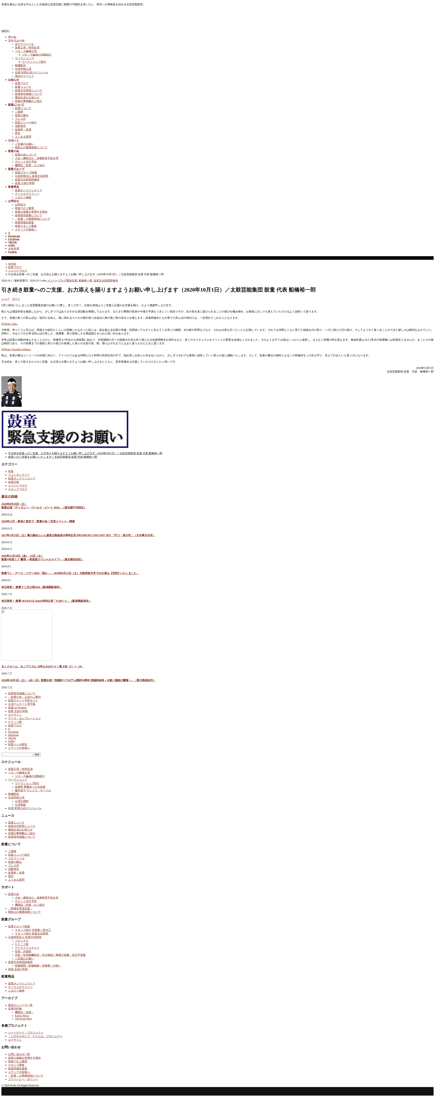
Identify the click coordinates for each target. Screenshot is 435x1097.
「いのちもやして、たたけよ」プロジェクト (35, 1036)
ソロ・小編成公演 (26, 51)
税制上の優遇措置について (31, 147)
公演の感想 (22, 801)
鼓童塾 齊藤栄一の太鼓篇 (30, 786)
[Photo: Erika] (9, 323)
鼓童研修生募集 (24, 222)
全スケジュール (24, 43)
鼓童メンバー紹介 (26, 122)
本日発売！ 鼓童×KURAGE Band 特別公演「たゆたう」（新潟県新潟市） (46, 600)
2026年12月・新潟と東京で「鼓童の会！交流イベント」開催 (38, 521)
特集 (11, 471)
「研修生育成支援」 (20, 908)
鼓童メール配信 (17, 744)
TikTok (12, 738)
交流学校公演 (23, 68)
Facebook (13, 731)
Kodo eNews (22, 1015)
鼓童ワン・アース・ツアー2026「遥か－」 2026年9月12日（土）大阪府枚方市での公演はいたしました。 (70, 573)
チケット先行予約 (26, 161)
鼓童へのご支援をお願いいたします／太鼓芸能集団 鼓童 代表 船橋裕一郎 (52, 456)
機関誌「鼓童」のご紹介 (30, 165)
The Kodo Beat (23, 1018)
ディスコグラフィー (27, 193)
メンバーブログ (56, 280)
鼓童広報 (13, 482)
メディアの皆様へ (26, 229)
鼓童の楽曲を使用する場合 (31, 211)
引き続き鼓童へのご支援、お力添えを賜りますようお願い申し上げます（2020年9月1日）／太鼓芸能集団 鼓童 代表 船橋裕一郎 (85, 453)
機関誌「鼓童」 (24, 1012)
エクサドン (15, 714)
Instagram (13, 735)
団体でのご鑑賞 (24, 208)
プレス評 (20, 118)
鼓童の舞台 (22, 115)
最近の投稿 (9, 496)
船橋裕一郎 (85, 280)
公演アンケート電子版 (21, 704)
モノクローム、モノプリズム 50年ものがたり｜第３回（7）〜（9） (42, 666)
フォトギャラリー (19, 474)
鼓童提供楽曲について (28, 93)
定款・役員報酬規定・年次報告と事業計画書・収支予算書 (50, 955)
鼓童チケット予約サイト (23, 700)
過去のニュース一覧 (20, 1005)
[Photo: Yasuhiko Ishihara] (16, 349)
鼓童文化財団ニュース (28, 90)
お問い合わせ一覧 (19, 1054)
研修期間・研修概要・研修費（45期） (38, 965)
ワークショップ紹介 (34, 61)
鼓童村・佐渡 (23, 129)
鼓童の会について (26, 154)
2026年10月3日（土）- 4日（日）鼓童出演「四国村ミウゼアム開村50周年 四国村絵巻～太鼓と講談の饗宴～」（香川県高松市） (78, 680)
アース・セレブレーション (24, 718)
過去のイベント (24, 76)
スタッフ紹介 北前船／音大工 (33, 930)
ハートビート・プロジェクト (26, 1032)
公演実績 (20, 804)
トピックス (22, 940)
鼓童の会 (13, 894)
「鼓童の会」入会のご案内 (24, 696)
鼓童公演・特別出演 (27, 47)
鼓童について (23, 108)
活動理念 (20, 126)
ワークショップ (24, 58)
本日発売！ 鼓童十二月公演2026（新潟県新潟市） (31, 587)
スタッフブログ (17, 489)
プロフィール (16, 858)
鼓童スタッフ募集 (26, 226)
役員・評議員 (23, 951)
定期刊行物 (15, 1008)
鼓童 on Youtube (17, 707)
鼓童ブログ (22, 83)
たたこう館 (15, 721)
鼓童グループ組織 (26, 172)
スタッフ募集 (16, 1065)
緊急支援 (71, 280)
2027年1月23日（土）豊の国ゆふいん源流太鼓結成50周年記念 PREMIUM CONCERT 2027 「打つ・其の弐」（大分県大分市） (78, 535)
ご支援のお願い (24, 143)
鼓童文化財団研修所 (27, 179)
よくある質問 (23, 136)
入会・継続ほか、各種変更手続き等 (36, 158)
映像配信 (20, 65)
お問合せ (20, 204)
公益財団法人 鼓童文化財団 (31, 176)
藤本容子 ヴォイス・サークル (33, 790)
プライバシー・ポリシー (23, 1079)
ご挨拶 (19, 111)
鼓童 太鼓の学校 (25, 183)
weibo (11, 741)
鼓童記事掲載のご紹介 (28, 101)
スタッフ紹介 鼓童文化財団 (31, 933)
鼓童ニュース (23, 86)
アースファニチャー (27, 947)
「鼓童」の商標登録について (32, 218)
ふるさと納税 (23, 197)
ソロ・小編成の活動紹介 (37, 54)
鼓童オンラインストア (28, 190)
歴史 (17, 133)
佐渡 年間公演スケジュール (31, 72)
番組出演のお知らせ (27, 97)
